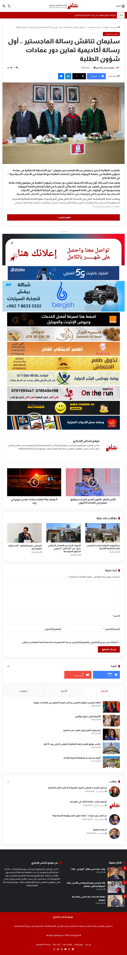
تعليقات (23, 691)
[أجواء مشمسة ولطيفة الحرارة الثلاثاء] (111, 762)
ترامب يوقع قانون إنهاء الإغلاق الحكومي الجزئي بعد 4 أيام (72, 744)
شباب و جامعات (94, 27)
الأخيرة (64, 691)
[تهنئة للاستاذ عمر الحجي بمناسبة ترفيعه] (116, 901)
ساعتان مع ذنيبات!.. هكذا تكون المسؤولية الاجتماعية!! (79, 815)
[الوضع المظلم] (9, 7)
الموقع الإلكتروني (53, 629)
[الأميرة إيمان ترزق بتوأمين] (111, 720)
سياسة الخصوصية (43, 944)
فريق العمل (78, 944)
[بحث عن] (3, 7)
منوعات (105, 27)
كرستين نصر (100, 791)
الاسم (116, 616)
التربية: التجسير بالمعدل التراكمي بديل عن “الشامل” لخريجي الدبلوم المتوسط (64, 548)
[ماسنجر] (61, 76)
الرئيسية (114, 27)
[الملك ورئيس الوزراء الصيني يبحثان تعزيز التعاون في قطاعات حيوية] (111, 707)
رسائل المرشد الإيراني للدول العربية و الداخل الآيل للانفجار (77, 787)
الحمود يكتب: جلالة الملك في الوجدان (88, 801)
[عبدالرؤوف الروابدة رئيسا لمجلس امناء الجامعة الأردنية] (102, 532)
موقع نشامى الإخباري (105, 68)
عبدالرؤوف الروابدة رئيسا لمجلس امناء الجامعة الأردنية (93, 15)
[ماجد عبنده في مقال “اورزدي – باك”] (116, 873)
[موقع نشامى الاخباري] (63, 6)
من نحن (88, 944)
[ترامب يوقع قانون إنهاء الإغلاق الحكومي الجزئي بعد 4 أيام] (111, 748)
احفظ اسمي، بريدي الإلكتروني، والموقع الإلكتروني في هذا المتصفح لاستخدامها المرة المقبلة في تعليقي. (70, 642)
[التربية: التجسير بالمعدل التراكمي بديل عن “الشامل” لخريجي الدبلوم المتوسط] (63, 532)
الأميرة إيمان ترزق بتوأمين (88, 716)
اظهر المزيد (64, 217)
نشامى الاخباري (99, 805)
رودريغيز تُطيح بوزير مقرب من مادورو (82, 730)
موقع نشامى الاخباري (63, 917)
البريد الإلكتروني (111, 629)
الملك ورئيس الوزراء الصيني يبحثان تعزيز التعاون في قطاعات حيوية (67, 702)
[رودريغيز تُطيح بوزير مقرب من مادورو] (111, 734)
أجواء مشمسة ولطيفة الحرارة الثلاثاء (82, 758)
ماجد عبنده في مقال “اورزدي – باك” (87, 869)
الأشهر (104, 691)
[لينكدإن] (68, 76)
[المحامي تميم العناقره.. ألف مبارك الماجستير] (24, 533)
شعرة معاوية (100, 829)
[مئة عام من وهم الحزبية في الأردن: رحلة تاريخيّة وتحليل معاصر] (116, 887)
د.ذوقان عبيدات (99, 819)
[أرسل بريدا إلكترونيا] (95, 68)
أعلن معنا (57, 944)
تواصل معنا (67, 944)
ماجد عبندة (101, 833)
